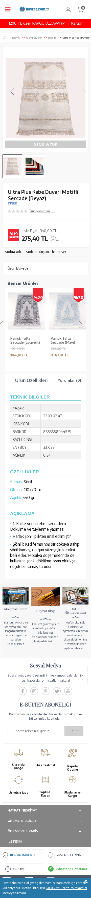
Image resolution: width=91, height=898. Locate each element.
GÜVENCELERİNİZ (69, 855)
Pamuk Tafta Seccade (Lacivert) (25, 340)
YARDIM (19, 869)
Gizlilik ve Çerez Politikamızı (66, 888)
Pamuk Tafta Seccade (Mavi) (63, 340)
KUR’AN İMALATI (22, 855)
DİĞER (12, 203)
